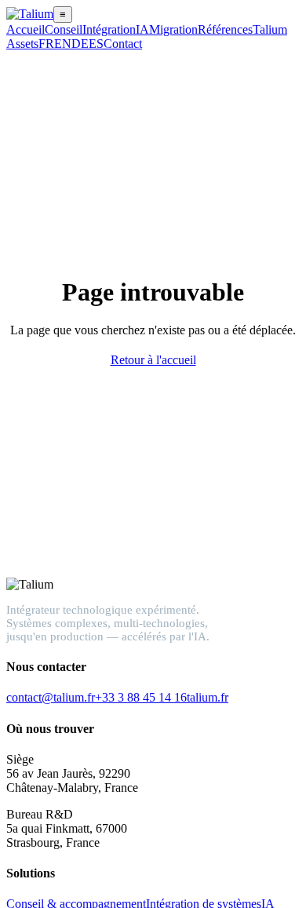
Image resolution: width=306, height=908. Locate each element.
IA (142, 29)
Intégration (109, 29)
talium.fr (207, 697)
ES (96, 43)
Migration (173, 29)
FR (46, 43)
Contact (123, 43)
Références (225, 29)
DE (80, 43)
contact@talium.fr (50, 697)
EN (62, 43)
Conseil (63, 29)
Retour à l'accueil (153, 359)
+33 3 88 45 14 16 (141, 697)
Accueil (25, 29)
